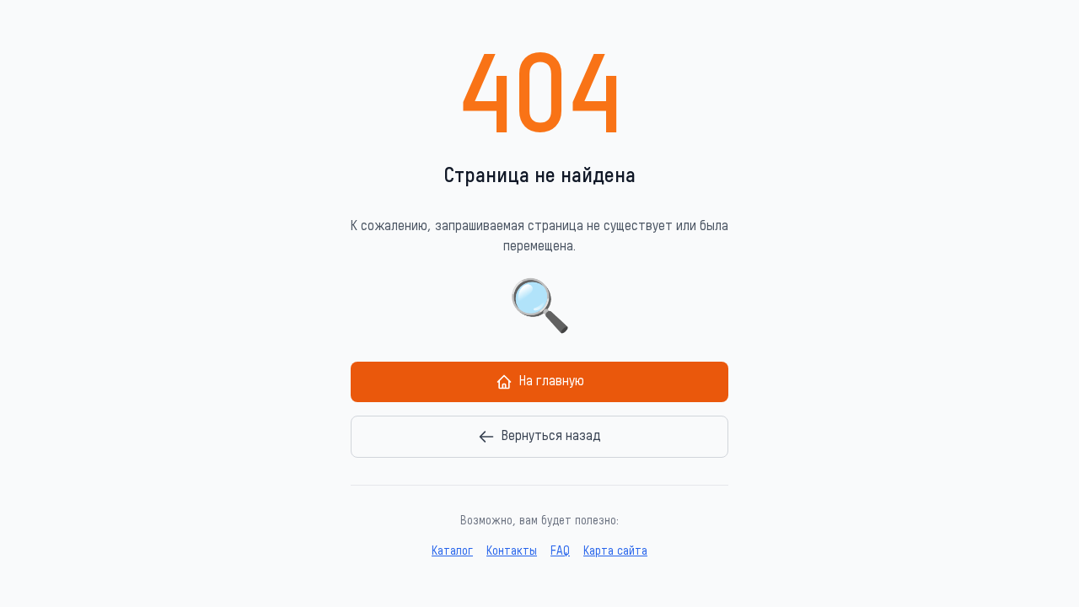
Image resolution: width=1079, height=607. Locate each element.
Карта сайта (615, 551)
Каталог (452, 551)
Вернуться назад (551, 436)
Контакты (511, 551)
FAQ (560, 551)
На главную (551, 382)
